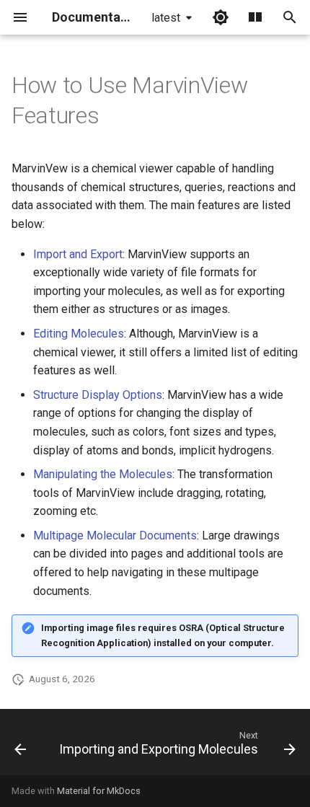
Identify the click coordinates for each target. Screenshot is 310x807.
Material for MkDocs (99, 790)
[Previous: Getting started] (20, 746)
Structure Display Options (97, 395)
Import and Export (78, 254)
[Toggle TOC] (255, 17)
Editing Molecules (78, 333)
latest (165, 18)
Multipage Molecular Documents (115, 535)
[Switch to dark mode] (220, 17)
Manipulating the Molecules (102, 474)
